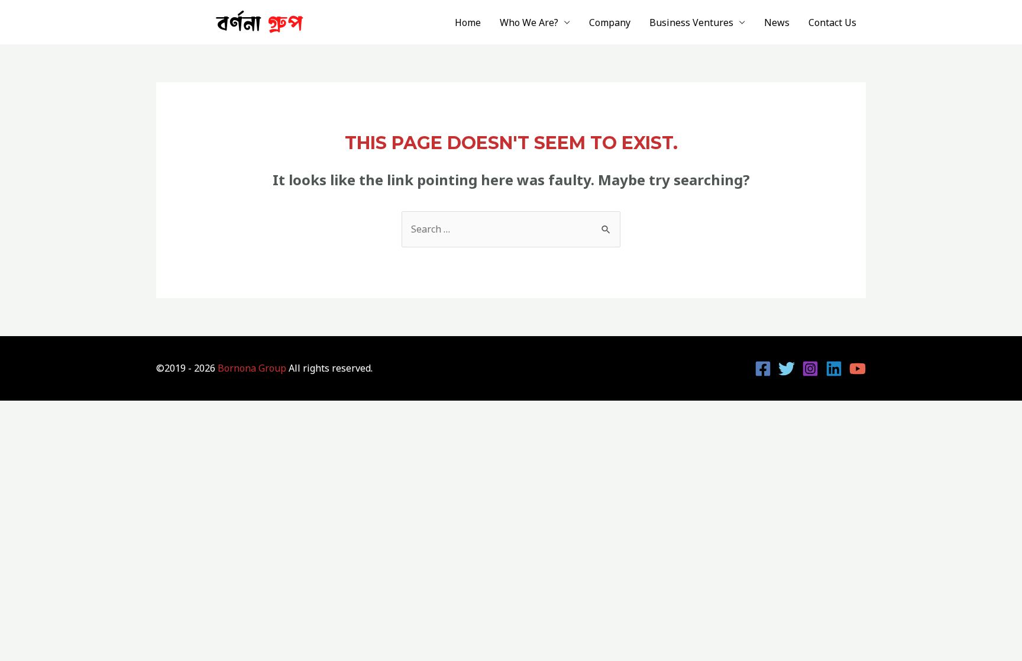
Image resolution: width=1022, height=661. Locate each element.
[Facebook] (763, 368)
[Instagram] (810, 368)
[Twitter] (786, 368)
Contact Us (832, 22)
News (777, 22)
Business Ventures (691, 22)
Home (468, 22)
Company (609, 22)
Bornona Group (252, 368)
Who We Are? (529, 22)
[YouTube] (857, 368)
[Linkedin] (834, 368)
